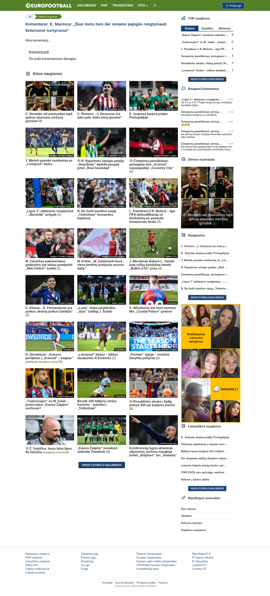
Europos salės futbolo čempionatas (157, 561)
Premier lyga (88, 557)
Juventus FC (199, 568)
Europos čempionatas (149, 557)
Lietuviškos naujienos (37, 561)
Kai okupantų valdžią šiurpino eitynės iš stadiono (211, 458)
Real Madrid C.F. (201, 553)
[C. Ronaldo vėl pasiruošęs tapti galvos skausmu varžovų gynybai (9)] (207, 197)
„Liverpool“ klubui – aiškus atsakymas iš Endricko (212, 70)
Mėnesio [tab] (224, 28)
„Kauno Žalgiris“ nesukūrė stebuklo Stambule (209, 35)
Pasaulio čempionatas (149, 553)
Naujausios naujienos (37, 553)
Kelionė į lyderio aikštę (195, 479)
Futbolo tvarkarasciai (37, 568)
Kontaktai (107, 582)
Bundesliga (87, 561)
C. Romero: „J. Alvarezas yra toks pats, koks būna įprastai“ (217, 246)
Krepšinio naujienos (193, 530)
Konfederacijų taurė (148, 568)
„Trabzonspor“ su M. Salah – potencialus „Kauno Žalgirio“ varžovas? (224, 42)
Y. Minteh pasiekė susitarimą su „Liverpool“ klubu (212, 260)
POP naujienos (34, 557)
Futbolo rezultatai (35, 572)
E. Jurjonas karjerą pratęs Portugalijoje (205, 253)
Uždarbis (186, 515)
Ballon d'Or (31, 565)
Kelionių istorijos (191, 523)
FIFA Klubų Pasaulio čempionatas (156, 565)
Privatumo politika (146, 582)
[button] (143, 5)
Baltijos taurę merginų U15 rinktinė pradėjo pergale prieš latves (220, 451)
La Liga (85, 565)
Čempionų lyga (89, 553)
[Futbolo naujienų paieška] (155, 5)
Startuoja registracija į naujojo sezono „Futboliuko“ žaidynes (218, 444)
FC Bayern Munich (202, 557)
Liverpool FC (199, 565)
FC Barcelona (200, 561)
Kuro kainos (188, 508)
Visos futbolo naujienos (101, 465)
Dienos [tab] (189, 28)
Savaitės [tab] (207, 28)
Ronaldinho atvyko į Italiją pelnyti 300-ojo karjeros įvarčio (216, 63)
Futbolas (163, 582)
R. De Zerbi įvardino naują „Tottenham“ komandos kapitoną (217, 288)
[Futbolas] (29, 16)
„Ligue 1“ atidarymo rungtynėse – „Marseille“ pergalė (214, 99)
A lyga (84, 568)
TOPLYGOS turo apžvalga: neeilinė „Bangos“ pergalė (214, 472)
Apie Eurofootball (124, 582)
